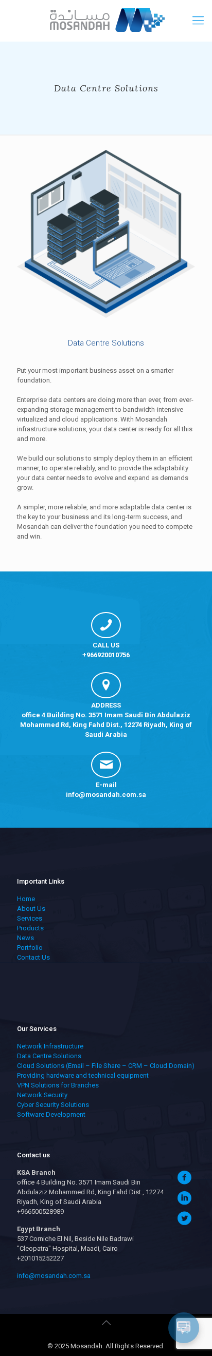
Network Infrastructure (50, 1046)
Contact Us (33, 957)
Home (26, 899)
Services (29, 918)
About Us (31, 908)
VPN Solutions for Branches (58, 1085)
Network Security (42, 1095)
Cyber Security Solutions (53, 1105)
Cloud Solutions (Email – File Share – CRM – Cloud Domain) (106, 1065)
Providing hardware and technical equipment (83, 1075)
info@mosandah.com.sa (106, 794)
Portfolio (30, 947)
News (25, 938)
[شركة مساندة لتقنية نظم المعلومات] (106, 20)
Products (30, 928)
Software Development (51, 1114)
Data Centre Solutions (49, 1056)
